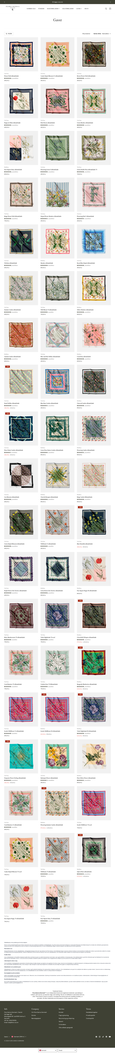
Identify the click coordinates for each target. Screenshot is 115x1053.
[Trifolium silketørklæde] (21, 241)
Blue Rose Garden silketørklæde (49, 403)
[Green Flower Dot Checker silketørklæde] (57, 569)
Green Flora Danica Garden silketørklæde (52, 450)
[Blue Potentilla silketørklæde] (94, 522)
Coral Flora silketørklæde (84, 356)
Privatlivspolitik (90, 1015)
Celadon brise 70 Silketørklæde (49, 684)
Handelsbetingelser (91, 1012)
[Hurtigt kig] (36, 41)
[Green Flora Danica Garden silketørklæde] (57, 429)
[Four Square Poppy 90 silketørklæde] (94, 569)
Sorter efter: (97, 34)
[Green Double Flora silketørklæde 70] (94, 148)
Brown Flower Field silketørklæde (86, 76)
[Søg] (106, 8)
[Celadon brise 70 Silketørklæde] (57, 663)
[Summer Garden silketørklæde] (21, 288)
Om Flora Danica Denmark (39, 1012)
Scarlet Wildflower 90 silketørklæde (50, 731)
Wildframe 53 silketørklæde (48, 544)
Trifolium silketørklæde (10, 263)
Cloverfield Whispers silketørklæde (86, 637)
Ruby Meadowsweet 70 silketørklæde (14, 637)
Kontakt (61, 1012)
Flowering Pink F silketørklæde (85, 216)
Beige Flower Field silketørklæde (13, 216)
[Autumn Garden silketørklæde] (21, 335)
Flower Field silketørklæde (11, 76)
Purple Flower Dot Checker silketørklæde (15, 590)
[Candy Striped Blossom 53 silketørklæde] (57, 54)
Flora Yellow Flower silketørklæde (86, 778)
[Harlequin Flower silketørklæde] (57, 756)
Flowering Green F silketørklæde (49, 169)
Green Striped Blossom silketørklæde (14, 544)
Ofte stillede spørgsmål (65, 1027)
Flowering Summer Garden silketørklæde (52, 825)
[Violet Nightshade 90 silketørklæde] (94, 709)
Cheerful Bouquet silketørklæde (49, 497)
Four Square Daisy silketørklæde (13, 169)
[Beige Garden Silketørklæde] (94, 475)
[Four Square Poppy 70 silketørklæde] (21, 897)
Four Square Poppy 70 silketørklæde (14, 918)
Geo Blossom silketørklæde (11, 497)
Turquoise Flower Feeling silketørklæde (15, 778)
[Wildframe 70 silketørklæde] (57, 850)
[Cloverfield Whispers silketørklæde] (94, 616)
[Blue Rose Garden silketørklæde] (57, 382)
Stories (33, 1015)
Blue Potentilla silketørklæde (85, 544)
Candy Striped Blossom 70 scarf (13, 872)
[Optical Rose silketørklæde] (94, 850)
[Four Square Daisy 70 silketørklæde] (57, 897)
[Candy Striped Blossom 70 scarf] (21, 850)
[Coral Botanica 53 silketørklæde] (21, 803)
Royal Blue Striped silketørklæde (86, 263)
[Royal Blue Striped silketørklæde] (94, 241)
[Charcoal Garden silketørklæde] (94, 382)
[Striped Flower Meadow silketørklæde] (57, 195)
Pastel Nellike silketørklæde (11, 403)
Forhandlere (62, 1024)
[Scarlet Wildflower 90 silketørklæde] (57, 709)
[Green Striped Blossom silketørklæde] (21, 522)
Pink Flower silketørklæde (48, 123)
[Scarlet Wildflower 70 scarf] (94, 803)
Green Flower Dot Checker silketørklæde (52, 590)
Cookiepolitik (90, 1018)
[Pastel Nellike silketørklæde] (21, 382)
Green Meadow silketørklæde (85, 123)
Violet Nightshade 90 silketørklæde (86, 731)
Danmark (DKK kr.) (19, 1036)
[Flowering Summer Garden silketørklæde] (57, 803)
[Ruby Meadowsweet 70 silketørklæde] (21, 616)
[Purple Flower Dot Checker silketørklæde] (21, 569)
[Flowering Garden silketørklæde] (94, 429)
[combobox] (47, 1050)
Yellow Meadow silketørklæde (85, 310)
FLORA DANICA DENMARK (16, 1041)
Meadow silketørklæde (47, 263)
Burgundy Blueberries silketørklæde (87, 684)
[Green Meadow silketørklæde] (94, 101)
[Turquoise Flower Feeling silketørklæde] (21, 756)
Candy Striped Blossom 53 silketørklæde (52, 76)
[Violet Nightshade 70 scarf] (57, 616)
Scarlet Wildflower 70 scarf (84, 825)
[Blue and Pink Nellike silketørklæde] (57, 335)
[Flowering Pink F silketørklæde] (94, 195)
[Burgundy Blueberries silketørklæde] (94, 663)
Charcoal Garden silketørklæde (85, 403)
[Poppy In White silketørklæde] (21, 101)
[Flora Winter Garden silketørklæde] (21, 429)
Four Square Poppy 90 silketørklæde (87, 590)
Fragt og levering (64, 1015)
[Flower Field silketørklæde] (21, 54)
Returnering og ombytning (66, 1018)
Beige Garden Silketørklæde (84, 497)
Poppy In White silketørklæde (12, 123)
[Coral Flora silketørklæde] (94, 335)
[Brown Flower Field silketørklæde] (94, 54)
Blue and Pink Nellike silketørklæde (50, 356)
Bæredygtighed (36, 1018)
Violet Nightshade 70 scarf (48, 637)
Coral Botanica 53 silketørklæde (13, 825)
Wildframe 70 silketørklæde (48, 872)
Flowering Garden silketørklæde (85, 450)
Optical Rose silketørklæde (84, 872)
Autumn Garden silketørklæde (12, 356)
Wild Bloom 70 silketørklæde (48, 310)
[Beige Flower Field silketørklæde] (21, 195)
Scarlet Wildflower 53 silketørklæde (14, 731)
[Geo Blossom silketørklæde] (21, 475)
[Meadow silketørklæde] (57, 241)
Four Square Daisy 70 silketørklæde (50, 918)
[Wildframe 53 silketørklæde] (57, 522)
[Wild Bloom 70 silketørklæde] (57, 288)
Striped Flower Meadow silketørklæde (51, 216)
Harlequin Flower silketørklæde (49, 778)
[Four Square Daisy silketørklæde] (21, 148)
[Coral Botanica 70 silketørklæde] (21, 663)
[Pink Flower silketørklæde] (57, 101)
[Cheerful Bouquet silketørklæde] (57, 475)
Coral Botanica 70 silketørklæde (13, 684)
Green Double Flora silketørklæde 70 (87, 169)
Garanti (61, 1021)
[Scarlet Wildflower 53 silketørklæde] (21, 709)
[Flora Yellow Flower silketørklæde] (94, 756)
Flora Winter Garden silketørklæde (13, 450)
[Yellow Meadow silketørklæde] (94, 288)
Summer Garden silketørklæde (12, 310)
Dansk (6, 1037)
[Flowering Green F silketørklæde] (57, 148)
